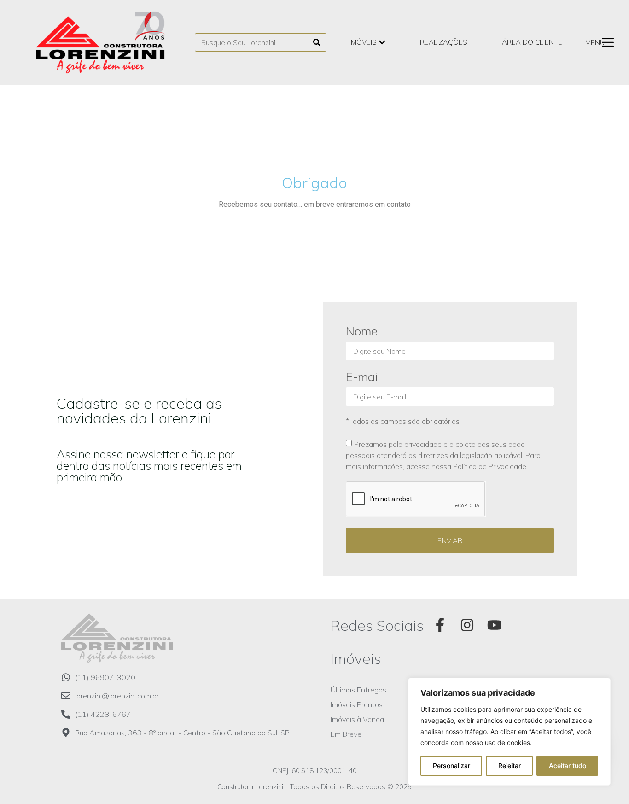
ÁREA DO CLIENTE (532, 42)
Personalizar (451, 765)
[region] (509, 732)
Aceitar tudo (567, 765)
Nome (362, 332)
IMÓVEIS (363, 42)
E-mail (363, 377)
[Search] (317, 42)
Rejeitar (509, 765)
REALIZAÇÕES (443, 42)
